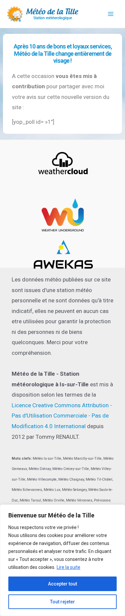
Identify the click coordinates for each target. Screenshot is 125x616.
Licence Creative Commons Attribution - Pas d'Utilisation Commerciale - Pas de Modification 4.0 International (62, 415)
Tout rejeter (62, 601)
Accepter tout (62, 583)
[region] (62, 560)
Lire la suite (68, 567)
